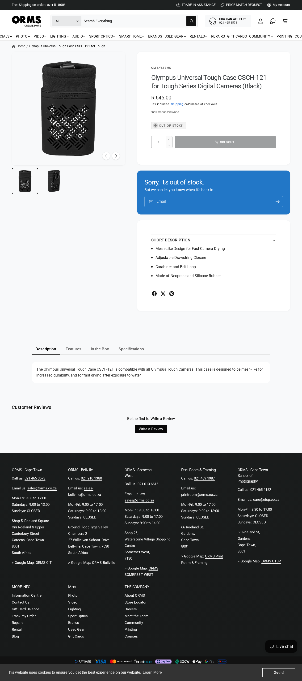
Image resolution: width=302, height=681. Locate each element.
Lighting (74, 609)
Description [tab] (45, 349)
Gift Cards (76, 636)
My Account (281, 5)
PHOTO (21, 36)
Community (134, 623)
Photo (73, 595)
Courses (131, 636)
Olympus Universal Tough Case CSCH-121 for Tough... (68, 46)
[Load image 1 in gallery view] (25, 181)
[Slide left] (106, 156)
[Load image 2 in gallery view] (54, 181)
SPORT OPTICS (101, 36)
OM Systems (161, 67)
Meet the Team (136, 616)
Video (72, 602)
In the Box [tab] (100, 349)
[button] (285, 21)
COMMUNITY (259, 36)
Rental (17, 629)
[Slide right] (116, 156)
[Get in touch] (273, 21)
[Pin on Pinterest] (172, 294)
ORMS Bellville (103, 563)
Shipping (177, 104)
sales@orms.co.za (42, 488)
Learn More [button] (152, 672)
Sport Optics (78, 616)
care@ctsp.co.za (266, 499)
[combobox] (140, 21)
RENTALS (197, 36)
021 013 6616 (148, 484)
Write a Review (151, 429)
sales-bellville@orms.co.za (84, 491)
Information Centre (27, 595)
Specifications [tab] (131, 349)
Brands (73, 623)
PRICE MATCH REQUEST (244, 5)
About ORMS (135, 595)
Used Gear (76, 629)
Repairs (18, 623)
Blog (15, 636)
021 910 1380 (91, 478)
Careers (131, 609)
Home (21, 46)
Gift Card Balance (25, 609)
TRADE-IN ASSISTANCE (199, 5)
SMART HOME (130, 36)
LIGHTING (58, 36)
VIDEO (39, 36)
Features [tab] (73, 349)
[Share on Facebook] (154, 294)
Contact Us (20, 602)
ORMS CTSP (271, 561)
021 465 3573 (35, 478)
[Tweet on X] (163, 294)
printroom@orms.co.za (199, 495)
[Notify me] (278, 201)
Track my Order (24, 616)
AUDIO (77, 36)
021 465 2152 (260, 490)
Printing (131, 629)
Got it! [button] (279, 672)
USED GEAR (173, 36)
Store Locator (135, 602)
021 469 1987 (204, 478)
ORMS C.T (44, 563)
